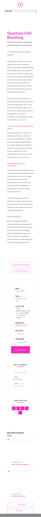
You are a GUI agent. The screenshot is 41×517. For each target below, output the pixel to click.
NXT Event (19, 511)
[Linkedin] (22, 408)
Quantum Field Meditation (20, 464)
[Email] (20, 412)
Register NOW (21, 325)
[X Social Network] (18, 408)
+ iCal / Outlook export (21, 271)
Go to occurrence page (21, 372)
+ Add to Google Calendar (21, 265)
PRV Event (22, 505)
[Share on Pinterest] (27, 408)
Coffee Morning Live (18, 496)
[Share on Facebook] (14, 408)
